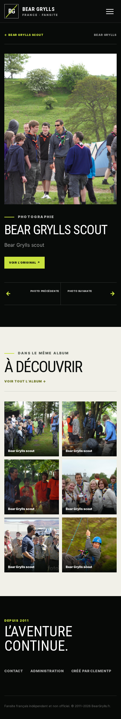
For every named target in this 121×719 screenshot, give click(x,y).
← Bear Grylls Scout (23, 34)
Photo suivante (91, 293)
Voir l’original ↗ (24, 262)
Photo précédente (32, 293)
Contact (13, 671)
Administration (47, 671)
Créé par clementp (91, 671)
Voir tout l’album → (25, 381)
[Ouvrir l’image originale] (60, 129)
